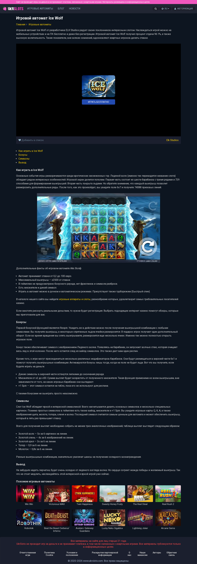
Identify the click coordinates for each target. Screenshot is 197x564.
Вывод (22, 162)
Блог (61, 8)
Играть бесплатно (98, 102)
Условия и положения (72, 553)
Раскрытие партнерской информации (105, 553)
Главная (20, 24)
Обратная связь (172, 553)
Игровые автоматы (40, 8)
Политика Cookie (49, 553)
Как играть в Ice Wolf (30, 150)
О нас (129, 553)
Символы (24, 158)
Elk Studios (172, 140)
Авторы (157, 552)
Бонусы (22, 154)
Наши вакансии (142, 553)
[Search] (155, 8)
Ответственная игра (28, 553)
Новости (74, 8)
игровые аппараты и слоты (74, 299)
